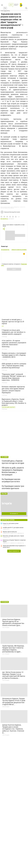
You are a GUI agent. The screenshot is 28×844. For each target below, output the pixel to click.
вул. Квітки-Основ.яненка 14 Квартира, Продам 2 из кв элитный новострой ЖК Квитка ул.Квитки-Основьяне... (13, 675)
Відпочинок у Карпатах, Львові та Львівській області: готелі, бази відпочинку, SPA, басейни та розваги (14, 402)
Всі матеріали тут (14, 513)
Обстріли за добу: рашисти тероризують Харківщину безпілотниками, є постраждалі (13, 471)
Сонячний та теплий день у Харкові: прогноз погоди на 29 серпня (13, 322)
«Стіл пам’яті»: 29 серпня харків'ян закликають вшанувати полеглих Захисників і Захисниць (14, 344)
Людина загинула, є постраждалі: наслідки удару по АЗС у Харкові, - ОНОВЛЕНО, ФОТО (14, 355)
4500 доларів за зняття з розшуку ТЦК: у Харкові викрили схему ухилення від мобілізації (14, 366)
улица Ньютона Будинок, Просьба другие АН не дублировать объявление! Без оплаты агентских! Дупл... (13, 622)
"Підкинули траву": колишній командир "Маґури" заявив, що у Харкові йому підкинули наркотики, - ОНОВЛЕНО (14, 377)
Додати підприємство (14, 551)
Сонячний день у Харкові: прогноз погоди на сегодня (13, 462)
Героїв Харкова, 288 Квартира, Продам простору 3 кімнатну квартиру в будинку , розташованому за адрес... (13, 649)
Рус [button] (5, 8)
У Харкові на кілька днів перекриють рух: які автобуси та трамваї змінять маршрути (13, 332)
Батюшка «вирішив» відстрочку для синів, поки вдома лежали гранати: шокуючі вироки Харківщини (13, 390)
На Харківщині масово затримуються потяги (11, 480)
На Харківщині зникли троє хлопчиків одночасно (13, 487)
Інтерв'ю (7, 503)
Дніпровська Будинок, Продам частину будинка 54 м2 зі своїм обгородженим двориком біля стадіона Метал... (13, 702)
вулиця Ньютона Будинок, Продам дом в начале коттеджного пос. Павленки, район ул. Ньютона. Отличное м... (13, 729)
